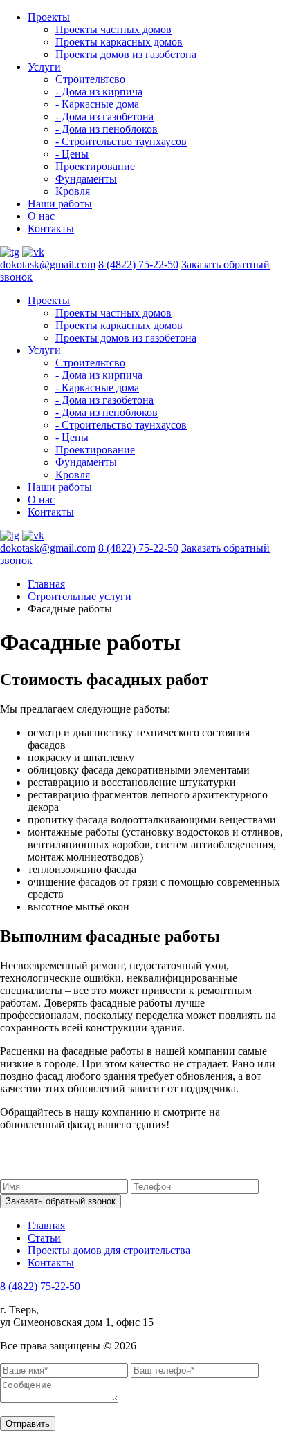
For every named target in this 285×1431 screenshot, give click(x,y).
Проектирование (95, 166)
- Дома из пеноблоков (106, 129)
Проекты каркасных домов (119, 42)
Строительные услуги (79, 596)
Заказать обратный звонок (61, 1201)
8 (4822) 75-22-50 (138, 264)
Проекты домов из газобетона (125, 54)
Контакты (51, 228)
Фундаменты (86, 179)
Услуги (44, 67)
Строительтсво (90, 79)
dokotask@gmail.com (47, 264)
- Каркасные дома (97, 104)
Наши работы (60, 203)
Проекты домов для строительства (109, 1250)
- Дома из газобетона (104, 116)
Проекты (49, 17)
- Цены (72, 154)
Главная (46, 584)
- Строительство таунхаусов (121, 141)
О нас (41, 216)
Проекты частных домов (113, 29)
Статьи (44, 1238)
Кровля (72, 191)
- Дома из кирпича (98, 91)
